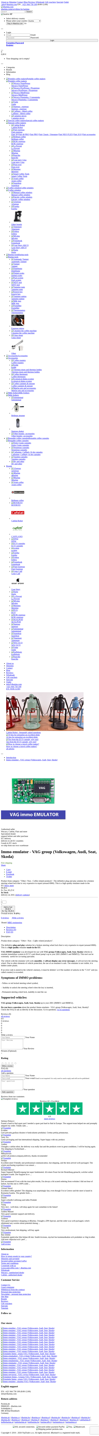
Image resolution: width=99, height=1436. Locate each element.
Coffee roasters (17, 363)
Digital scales (16, 275)
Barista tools (23, 255)
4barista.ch (74, 1420)
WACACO (15, 645)
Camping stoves (17, 118)
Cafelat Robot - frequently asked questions (23, 732)
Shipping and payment (10, 1259)
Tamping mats (17, 289)
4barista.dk (5, 1420)
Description (11, 927)
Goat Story (15, 589)
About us (5, 2)
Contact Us (5, 1285)
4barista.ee (64, 1420)
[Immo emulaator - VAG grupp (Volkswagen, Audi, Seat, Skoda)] (28, 1363)
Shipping (12, 2)
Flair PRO (34, 134)
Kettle (13, 367)
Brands (9, 466)
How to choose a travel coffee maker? (21, 746)
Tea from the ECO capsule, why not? (21, 742)
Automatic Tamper (19, 261)
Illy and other (16, 464)
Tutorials (4, 1308)
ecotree (14, 550)
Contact (20, 2)
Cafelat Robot (17, 127)
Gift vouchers (50, 2)
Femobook (15, 243)
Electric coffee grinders (20, 199)
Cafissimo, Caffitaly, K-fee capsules (25, 454)
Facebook (10, 874)
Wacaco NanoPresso (19, 86)
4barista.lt (54, 1420)
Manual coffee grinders (20, 195)
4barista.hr (65, 1417)
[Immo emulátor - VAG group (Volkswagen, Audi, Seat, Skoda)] (27, 1328)
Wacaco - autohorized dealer (12, 1272)
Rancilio (14, 158)
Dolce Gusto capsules (20, 445)
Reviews (31, 2)
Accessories (23, 356)
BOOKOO (15, 505)
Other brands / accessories (21, 436)
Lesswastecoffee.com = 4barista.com (16, 1268)
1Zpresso (15, 204)
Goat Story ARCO (19, 248)
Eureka (14, 209)
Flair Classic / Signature (48, 134)
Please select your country (16, 21)
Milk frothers (24, 393)
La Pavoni (15, 148)
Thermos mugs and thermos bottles (25, 372)
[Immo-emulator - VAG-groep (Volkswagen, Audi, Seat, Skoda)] (28, 1344)
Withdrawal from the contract (13, 1289)
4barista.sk (5, 1417)
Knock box (15, 294)
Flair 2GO (77, 134)
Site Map (4, 1296)
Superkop (15, 185)
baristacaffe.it (46, 1422)
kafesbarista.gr (20, 1422)
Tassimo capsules (18, 459)
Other (13, 353)
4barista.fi (35, 1420)
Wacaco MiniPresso (19, 95)
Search (29, 12)
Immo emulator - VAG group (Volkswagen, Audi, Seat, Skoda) (31, 760)
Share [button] (3, 865)
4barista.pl (45, 1417)
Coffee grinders (27, 188)
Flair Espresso (17, 569)
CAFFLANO (17, 536)
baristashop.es (58, 1422)
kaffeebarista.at (7, 1422)
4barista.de (55, 1417)
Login (52, 40)
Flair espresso (16, 132)
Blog (26, 2)
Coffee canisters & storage (22, 386)
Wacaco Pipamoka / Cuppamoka (24, 100)
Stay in (15, 24)
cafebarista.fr (85, 1420)
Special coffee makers (35, 120)
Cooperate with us (8, 1265)
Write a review (17, 918)
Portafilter (15, 308)
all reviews (5, 1016)
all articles (10, 749)
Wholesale (40, 2)
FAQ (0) (9, 932)
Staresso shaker (17, 431)
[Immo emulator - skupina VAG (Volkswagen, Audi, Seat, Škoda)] (28, 1381)
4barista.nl (75, 1417)
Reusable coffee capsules (39, 438)
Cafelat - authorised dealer (11, 1275)
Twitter (9, 876)
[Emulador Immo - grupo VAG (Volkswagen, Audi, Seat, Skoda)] (28, 1354)
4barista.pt (25, 1420)
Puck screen (16, 280)
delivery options (22, 895)
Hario (13, 252)
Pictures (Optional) (8, 1051)
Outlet (66, 2)
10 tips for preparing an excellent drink (22, 737)
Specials (59, 2)
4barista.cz (15, 1417)
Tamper (14, 266)
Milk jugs (15, 303)
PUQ (13, 612)
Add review (6, 1244)
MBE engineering (14, 922)
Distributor (15, 271)
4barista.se (15, 1420)
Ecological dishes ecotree (21, 381)
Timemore (15, 229)
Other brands (16, 224)
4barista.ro (35, 1417)
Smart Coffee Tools (19, 176)
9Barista (14, 153)
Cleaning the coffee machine (23, 333)
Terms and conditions (9, 1263)
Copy (8, 869)
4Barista (14, 475)
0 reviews (5, 918)
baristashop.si (71, 1422)
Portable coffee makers (36, 79)
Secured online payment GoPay (14, 1261)
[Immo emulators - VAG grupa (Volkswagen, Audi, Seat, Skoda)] (28, 1358)
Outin (13, 104)
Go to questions (63, 1010)
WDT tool (15, 285)
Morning (14, 171)
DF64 (13, 541)
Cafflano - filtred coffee (20, 113)
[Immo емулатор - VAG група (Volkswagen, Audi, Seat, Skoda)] (28, 1374)
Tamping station (17, 299)
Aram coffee (16, 181)
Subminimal (16, 400)
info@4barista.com (9, 4)
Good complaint (7, 1287)
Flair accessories (89, 134)
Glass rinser (16, 338)
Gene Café (15, 574)
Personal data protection (10, 1292)
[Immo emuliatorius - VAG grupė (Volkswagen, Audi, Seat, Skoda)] (29, 1361)
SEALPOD (16, 622)
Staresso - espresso (19, 109)
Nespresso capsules (19, 450)
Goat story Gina (17, 162)
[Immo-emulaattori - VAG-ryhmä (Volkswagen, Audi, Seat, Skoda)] (29, 1356)
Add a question (7, 1092)
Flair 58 (14, 134)
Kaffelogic (15, 654)
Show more (9, 885)
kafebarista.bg (33, 1422)
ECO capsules (17, 546)
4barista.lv (44, 1420)
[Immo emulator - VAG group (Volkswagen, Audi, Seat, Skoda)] (33, 827)
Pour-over (15, 167)
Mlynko (14, 238)
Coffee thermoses (18, 377)
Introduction (11, 757)
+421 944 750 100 (29, 4)
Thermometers (17, 313)
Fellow (14, 234)
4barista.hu (25, 1417)
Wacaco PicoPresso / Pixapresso (24, 90)
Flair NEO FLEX (65, 134)
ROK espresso (17, 144)
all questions (6, 1071)
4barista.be (85, 1417)
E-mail (9, 872)
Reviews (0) (11, 930)
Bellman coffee (17, 139)
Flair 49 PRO (23, 134)
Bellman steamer (18, 415)
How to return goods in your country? (16, 1256)
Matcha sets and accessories (22, 390)
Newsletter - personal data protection (16, 1294)
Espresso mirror (17, 328)
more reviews (49, 1119)
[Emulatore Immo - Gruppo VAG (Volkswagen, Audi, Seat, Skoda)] (29, 1377)
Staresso (14, 626)
